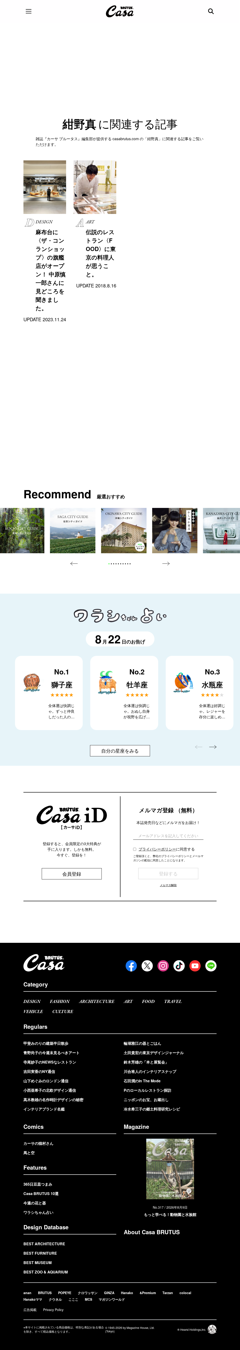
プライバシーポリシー (157, 849)
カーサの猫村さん (38, 1143)
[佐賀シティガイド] (72, 530)
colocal (185, 1292)
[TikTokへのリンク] (179, 965)
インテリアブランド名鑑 (44, 1109)
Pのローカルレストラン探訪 (147, 1090)
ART (128, 1001)
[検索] (211, 11)
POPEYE (64, 1292)
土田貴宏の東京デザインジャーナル (154, 1052)
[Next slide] (166, 563)
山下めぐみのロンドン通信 (45, 1080)
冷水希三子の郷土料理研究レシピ (152, 1109)
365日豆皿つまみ (37, 1184)
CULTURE (62, 1012)
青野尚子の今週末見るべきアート (51, 1052)
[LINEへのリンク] (211, 965)
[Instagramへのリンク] (163, 965)
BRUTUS (45, 1292)
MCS (88, 1299)
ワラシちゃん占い (38, 1212)
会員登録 (71, 873)
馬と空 (29, 1152)
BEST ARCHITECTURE (44, 1243)
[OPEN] (28, 11)
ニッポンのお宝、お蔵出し (146, 1099)
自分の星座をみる (120, 750)
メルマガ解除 (168, 885)
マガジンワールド (112, 1299)
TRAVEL (173, 1001)
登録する (168, 873)
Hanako (127, 1292)
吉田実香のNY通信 (39, 1071)
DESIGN (32, 1001)
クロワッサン (88, 1292)
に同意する (167, 849)
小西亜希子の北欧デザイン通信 (49, 1090)
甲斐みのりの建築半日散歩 (45, 1043)
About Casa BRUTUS (152, 1232)
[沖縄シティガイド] (123, 530)
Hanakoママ (32, 1299)
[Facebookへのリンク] (131, 965)
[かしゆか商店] (175, 530)
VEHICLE (33, 1012)
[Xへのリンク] (147, 965)
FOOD (148, 1001)
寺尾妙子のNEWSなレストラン (49, 1062)
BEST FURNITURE (40, 1253)
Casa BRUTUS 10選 (41, 1193)
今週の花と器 (34, 1203)
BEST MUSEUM (37, 1262)
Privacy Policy (53, 1309)
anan (27, 1292)
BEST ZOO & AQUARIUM (45, 1272)
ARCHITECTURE (96, 1001)
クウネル (55, 1299)
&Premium (148, 1292)
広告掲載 (30, 1309)
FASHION (60, 1001)
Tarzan (167, 1292)
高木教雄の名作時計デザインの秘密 (53, 1099)
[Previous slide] (74, 563)
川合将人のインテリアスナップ (150, 1071)
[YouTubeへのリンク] (195, 965)
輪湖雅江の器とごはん (142, 1043)
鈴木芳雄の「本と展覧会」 (146, 1062)
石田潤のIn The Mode (142, 1080)
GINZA (109, 1292)
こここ (73, 1299)
